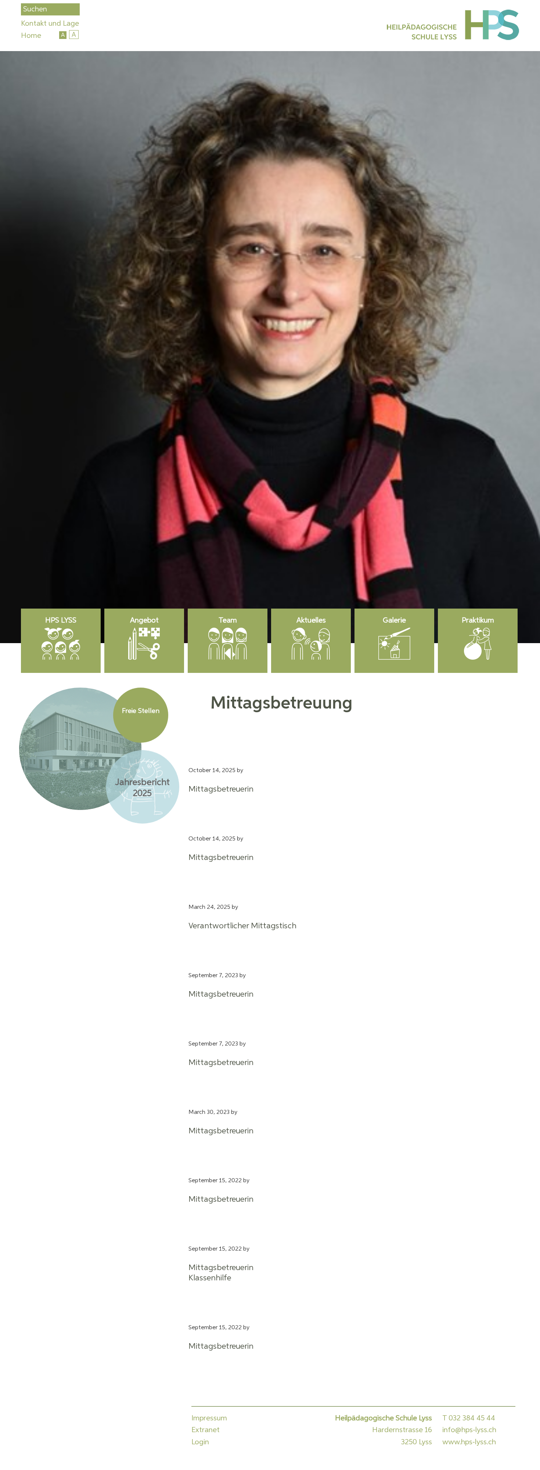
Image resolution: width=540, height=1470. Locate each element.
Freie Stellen (140, 711)
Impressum (209, 1418)
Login (200, 1442)
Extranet (205, 1430)
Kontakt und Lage (50, 23)
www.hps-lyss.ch (469, 1442)
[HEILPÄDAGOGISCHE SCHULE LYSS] (451, 26)
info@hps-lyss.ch (469, 1430)
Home (31, 35)
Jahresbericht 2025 (142, 788)
